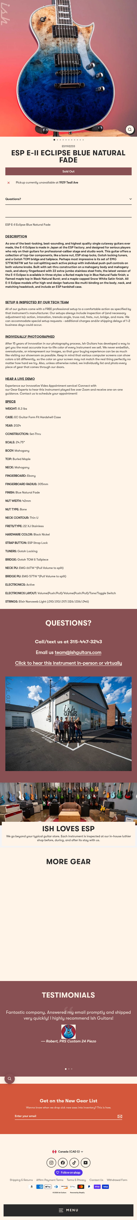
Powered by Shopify (77, 1192)
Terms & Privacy (76, 1180)
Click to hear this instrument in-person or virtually (68, 663)
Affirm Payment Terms (49, 1180)
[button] (9, 1079)
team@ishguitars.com (78, 652)
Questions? (13, 199)
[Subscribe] (119, 1116)
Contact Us (96, 1180)
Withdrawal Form (117, 1180)
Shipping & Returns (21, 1180)
